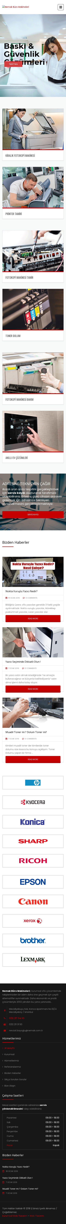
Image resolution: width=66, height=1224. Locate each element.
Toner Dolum (13, 336)
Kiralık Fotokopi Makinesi (20, 155)
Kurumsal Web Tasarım (14, 1215)
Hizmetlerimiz (11, 1060)
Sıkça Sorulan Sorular (15, 1079)
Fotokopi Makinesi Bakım (19, 399)
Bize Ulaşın (9, 1085)
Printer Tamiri (14, 214)
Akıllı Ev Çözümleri (17, 458)
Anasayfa (9, 1048)
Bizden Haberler (12, 1073)
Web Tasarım (37, 1215)
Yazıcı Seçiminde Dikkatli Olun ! (17, 1177)
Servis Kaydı (33, 514)
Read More (33, 618)
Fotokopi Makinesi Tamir (19, 277)
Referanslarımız (12, 1066)
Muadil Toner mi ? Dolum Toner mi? (20, 1188)
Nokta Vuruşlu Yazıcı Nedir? (15, 1166)
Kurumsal (9, 1054)
